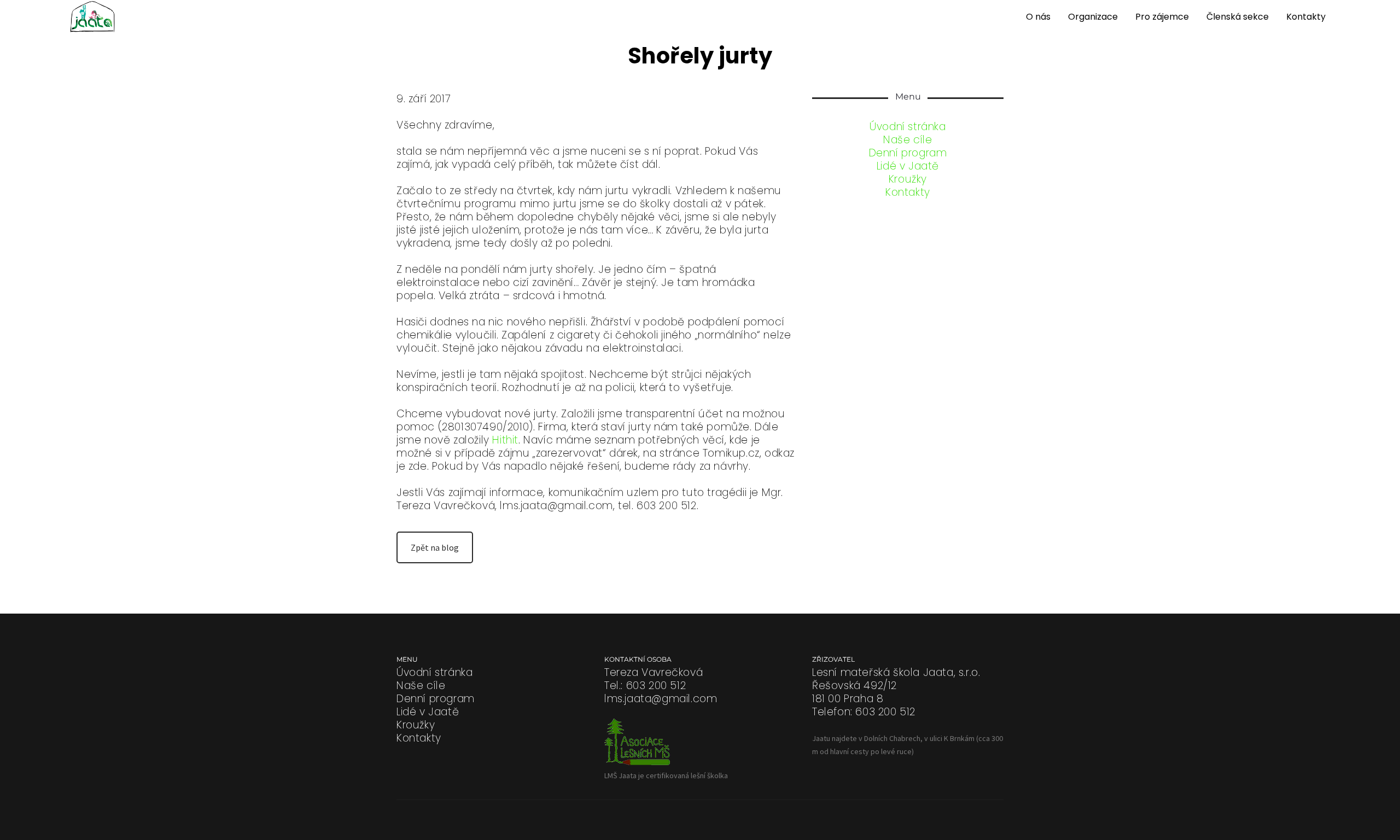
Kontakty (1306, 16)
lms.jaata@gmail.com (660, 698)
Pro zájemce (1162, 16)
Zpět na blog (435, 547)
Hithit (505, 440)
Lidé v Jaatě (908, 166)
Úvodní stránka (908, 126)
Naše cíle (907, 139)
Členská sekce (1237, 16)
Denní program (908, 152)
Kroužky (908, 179)
